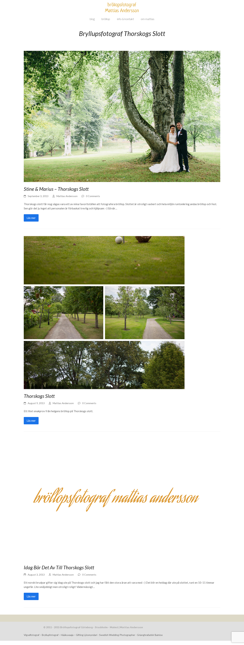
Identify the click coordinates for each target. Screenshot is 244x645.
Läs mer (31, 217)
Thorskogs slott (39, 396)
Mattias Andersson (67, 196)
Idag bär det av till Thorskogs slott (59, 567)
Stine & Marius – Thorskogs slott (56, 189)
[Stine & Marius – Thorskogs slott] (122, 116)
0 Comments (93, 196)
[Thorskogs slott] (104, 312)
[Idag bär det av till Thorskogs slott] (115, 499)
